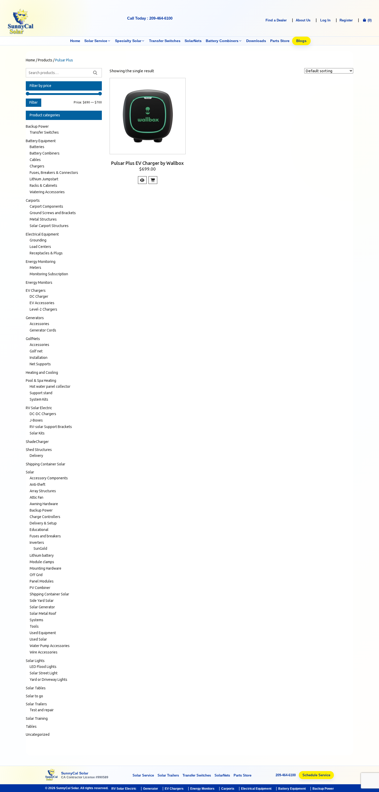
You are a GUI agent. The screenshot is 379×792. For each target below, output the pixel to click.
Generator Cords (43, 330)
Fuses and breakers (45, 536)
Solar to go (34, 696)
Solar (30, 472)
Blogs (301, 41)
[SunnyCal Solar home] (51, 775)
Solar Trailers (36, 704)
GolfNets (33, 339)
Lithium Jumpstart (44, 179)
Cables (35, 160)
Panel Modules (42, 581)
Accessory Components (49, 478)
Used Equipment (43, 633)
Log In (325, 20)
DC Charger (39, 296)
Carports (33, 200)
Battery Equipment (41, 141)
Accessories (39, 324)
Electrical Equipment (42, 234)
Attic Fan (36, 497)
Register (346, 20)
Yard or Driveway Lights (48, 679)
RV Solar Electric (39, 408)
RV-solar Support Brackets (51, 427)
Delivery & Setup (43, 523)
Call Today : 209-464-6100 (149, 18)
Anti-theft (37, 484)
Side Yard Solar (42, 601)
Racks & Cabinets (43, 185)
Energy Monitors (39, 282)
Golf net (36, 351)
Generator (150, 788)
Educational (39, 530)
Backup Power (37, 126)
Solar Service (95, 41)
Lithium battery (42, 555)
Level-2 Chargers (43, 309)
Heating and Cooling (42, 372)
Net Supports (40, 364)
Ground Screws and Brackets (53, 213)
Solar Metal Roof (43, 613)
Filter (33, 102)
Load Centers (40, 247)
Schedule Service (316, 775)
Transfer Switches (164, 41)
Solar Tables (36, 688)
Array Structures (43, 491)
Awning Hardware (44, 504)
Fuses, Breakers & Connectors (54, 173)
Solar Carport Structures (49, 226)
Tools (34, 626)
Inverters (37, 542)
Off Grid (36, 575)
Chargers (37, 166)
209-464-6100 (286, 775)
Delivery (36, 456)
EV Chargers (36, 290)
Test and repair (42, 710)
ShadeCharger (37, 442)
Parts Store (280, 41)
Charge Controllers (45, 517)
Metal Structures (43, 219)
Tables (31, 726)
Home (75, 41)
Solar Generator (42, 607)
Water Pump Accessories (50, 646)
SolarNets (193, 41)
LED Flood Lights (43, 667)
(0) (369, 20)
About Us (303, 20)
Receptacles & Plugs (46, 253)
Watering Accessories (47, 192)
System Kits (39, 399)
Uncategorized (38, 734)
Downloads (256, 41)
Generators (35, 318)
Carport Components (46, 206)
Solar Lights (35, 661)
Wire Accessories (43, 652)
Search (95, 72)
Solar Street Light (43, 673)
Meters (35, 267)
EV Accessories (42, 303)
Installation (38, 357)
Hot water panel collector (50, 386)
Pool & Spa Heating (41, 380)
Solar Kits (37, 433)
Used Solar (38, 639)
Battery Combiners (222, 41)
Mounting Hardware (45, 568)
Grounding (38, 240)
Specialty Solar (128, 41)
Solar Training (37, 718)
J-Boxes (36, 420)
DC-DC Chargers (43, 414)
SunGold (40, 548)
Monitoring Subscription (49, 274)
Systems (36, 620)
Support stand (41, 393)
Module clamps (42, 562)
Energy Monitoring (40, 262)
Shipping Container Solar (45, 464)
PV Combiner (40, 588)
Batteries (37, 147)
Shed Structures (39, 450)
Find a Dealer (276, 20)
